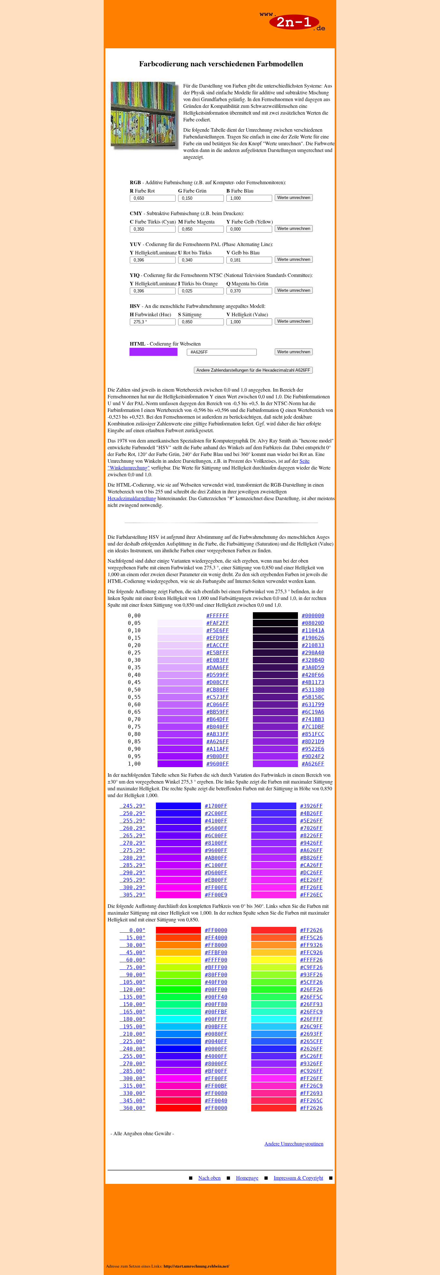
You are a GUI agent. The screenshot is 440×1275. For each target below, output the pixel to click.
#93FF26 (311, 975)
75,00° (133, 967)
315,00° (133, 1086)
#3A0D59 (313, 667)
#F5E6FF (217, 630)
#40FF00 (216, 982)
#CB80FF (217, 690)
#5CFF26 (311, 982)
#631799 (313, 704)
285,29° (133, 865)
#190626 (313, 638)
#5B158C (313, 697)
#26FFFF (311, 1019)
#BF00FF (216, 1071)
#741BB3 (313, 719)
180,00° (133, 1019)
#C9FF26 (311, 967)
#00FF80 (216, 1004)
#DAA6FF (217, 667)
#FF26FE (311, 887)
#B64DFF (217, 719)
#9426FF (311, 843)
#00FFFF (216, 1019)
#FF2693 (311, 1093)
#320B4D (313, 660)
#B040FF (217, 727)
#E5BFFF (217, 653)
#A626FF (217, 741)
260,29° (133, 828)
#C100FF (216, 865)
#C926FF (311, 1071)
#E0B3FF (217, 660)
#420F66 (313, 675)
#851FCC (313, 734)
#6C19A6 (313, 712)
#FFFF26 (311, 960)
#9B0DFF (217, 756)
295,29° (133, 880)
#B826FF (311, 858)
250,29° (133, 813)
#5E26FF (311, 821)
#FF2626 (311, 930)
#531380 (313, 690)
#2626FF (311, 1049)
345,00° (133, 1101)
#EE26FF (311, 880)
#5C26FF (311, 1056)
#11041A (313, 630)
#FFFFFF (217, 616)
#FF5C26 (311, 938)
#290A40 (313, 653)
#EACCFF (217, 645)
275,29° (133, 850)
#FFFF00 (216, 960)
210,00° (133, 1034)
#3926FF (311, 806)
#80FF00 (216, 975)
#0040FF (216, 1041)
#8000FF (216, 1064)
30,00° (133, 945)
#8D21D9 (313, 741)
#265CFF (311, 1041)
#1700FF (216, 806)
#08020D (313, 623)
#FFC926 (311, 952)
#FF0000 (216, 930)
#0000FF (216, 1049)
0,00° (133, 930)
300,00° (133, 1078)
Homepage (247, 1177)
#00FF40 (216, 997)
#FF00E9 (216, 895)
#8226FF (311, 836)
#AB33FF (217, 734)
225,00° (133, 1041)
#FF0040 (216, 1101)
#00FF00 (216, 989)
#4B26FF (311, 813)
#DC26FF (311, 873)
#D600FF (216, 873)
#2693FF (311, 1034)
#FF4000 (216, 938)
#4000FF (216, 1056)
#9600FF (217, 764)
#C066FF (217, 704)
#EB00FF (216, 880)
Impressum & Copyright (298, 1177)
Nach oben (209, 1177)
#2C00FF (216, 813)
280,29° (133, 858)
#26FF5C (311, 997)
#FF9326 (311, 945)
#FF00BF (216, 1086)
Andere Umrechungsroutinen (293, 1143)
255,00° (133, 1056)
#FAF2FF (217, 623)
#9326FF (311, 1064)
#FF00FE (216, 887)
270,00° (133, 1064)
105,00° (133, 982)
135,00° (133, 997)
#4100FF (216, 821)
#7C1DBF (313, 727)
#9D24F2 (313, 756)
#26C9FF (311, 1026)
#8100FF (216, 843)
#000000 (313, 616)
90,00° (133, 975)
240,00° (133, 1049)
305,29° (133, 895)
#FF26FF (311, 1078)
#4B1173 (313, 682)
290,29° (133, 873)
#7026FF (311, 828)
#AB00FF (216, 858)
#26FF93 (311, 1004)
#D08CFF (217, 682)
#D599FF (217, 675)
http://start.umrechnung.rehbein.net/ (196, 1266)
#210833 (313, 645)
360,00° (133, 1108)
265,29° (133, 836)
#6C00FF (216, 836)
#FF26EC (311, 895)
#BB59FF (217, 712)
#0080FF (216, 1034)
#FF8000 (216, 945)
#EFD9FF (217, 638)
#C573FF (217, 697)
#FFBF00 (216, 952)
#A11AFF (217, 749)
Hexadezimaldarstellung (132, 498)
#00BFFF (216, 1026)
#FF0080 (216, 1093)
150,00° (133, 1004)
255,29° (133, 821)
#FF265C (311, 1101)
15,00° (133, 938)
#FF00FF (216, 1078)
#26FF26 (311, 989)
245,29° (133, 806)
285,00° (133, 1071)
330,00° (133, 1093)
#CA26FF (311, 865)
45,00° (133, 952)
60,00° (133, 960)
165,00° (133, 1012)
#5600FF (216, 828)
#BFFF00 (216, 967)
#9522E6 (313, 749)
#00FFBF (216, 1012)
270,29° (133, 843)
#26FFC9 (311, 1012)
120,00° (133, 989)
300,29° (133, 887)
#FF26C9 (311, 1086)
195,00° (133, 1026)
